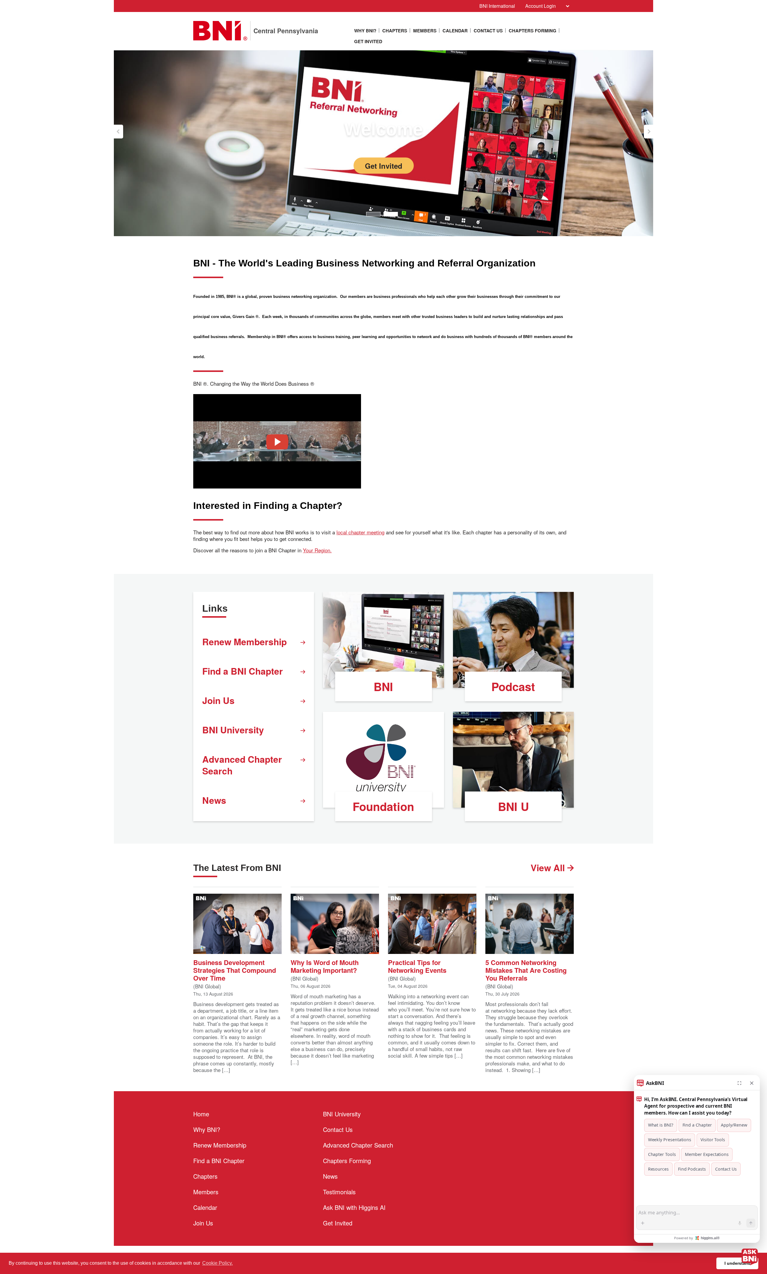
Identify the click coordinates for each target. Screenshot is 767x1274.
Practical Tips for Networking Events (417, 966)
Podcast (513, 686)
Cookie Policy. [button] (217, 1263)
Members (425, 30)
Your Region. (317, 550)
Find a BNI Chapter (242, 670)
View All (549, 867)
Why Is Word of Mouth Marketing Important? (325, 966)
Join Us (218, 700)
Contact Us (488, 30)
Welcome (383, 129)
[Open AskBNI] (749, 1256)
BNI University (233, 729)
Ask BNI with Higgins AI (354, 1207)
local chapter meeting (360, 532)
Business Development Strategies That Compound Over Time (234, 970)
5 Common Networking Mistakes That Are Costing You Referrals (526, 970)
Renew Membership (244, 641)
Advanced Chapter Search (242, 765)
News (214, 800)
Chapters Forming (532, 30)
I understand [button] (737, 1263)
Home (201, 1113)
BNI (383, 686)
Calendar (455, 30)
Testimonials (339, 1191)
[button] (118, 131)
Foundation (383, 806)
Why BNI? (365, 30)
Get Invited (368, 41)
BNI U (513, 806)
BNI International (497, 5)
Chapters (394, 30)
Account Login (540, 5)
